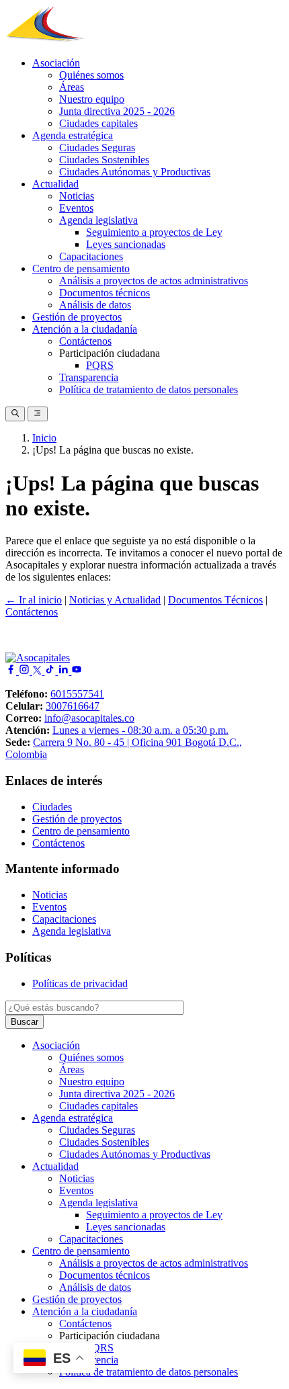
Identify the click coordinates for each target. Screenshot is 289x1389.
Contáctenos (85, 341)
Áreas (71, 87)
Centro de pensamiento (81, 268)
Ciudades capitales (98, 123)
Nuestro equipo (91, 99)
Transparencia (88, 377)
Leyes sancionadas (125, 244)
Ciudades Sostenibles (104, 159)
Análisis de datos (95, 304)
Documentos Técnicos (215, 599)
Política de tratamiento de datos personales (148, 389)
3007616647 (72, 706)
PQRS (100, 365)
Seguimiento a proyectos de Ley (154, 232)
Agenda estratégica (72, 135)
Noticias (76, 196)
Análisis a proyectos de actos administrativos (153, 280)
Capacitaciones (91, 256)
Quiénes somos (91, 75)
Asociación (56, 63)
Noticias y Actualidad (115, 599)
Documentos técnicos (104, 292)
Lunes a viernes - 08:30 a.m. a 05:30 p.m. (140, 730)
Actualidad (55, 184)
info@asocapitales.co (89, 718)
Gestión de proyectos (77, 317)
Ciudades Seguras (97, 147)
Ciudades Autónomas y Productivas (134, 171)
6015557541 (77, 694)
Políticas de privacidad (80, 983)
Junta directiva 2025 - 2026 (117, 111)
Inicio (44, 438)
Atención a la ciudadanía (84, 329)
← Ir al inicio (33, 599)
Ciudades (52, 806)
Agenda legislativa (98, 220)
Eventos (76, 208)
